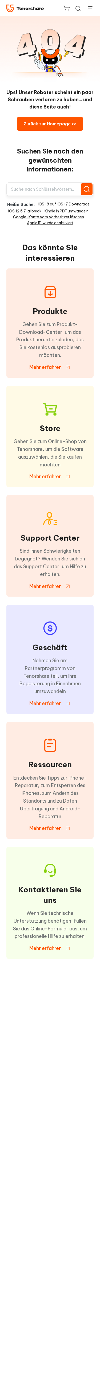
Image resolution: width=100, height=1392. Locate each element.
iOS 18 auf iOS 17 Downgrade (64, 204)
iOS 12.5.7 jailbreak (24, 211)
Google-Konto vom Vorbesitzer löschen (48, 217)
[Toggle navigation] (88, 8)
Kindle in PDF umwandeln (67, 211)
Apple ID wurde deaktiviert (50, 222)
